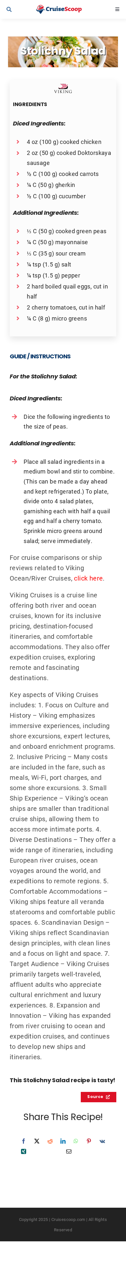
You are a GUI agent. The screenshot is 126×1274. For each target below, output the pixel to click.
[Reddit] (50, 1141)
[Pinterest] (89, 1141)
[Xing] (23, 1151)
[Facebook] (23, 1141)
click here (88, 578)
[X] (37, 1141)
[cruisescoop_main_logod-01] (64, 8)
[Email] (69, 1151)
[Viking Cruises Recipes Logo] (63, 86)
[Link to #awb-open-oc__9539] (17, 9)
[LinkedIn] (63, 1141)
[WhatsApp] (75, 1141)
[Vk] (102, 1141)
